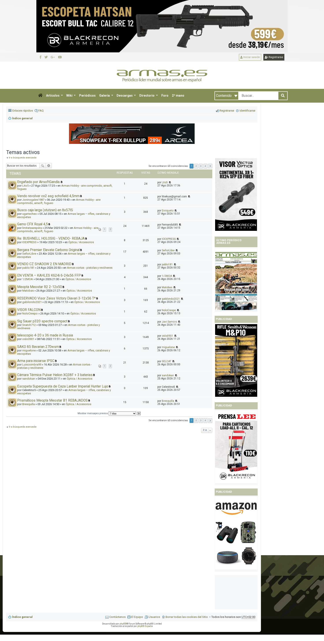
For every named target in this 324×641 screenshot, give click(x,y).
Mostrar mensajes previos (93, 413)
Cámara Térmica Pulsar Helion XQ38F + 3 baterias (55, 375)
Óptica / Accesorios (81, 242)
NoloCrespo (30, 313)
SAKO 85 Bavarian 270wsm (38, 347)
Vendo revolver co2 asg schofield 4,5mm (48, 196)
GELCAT (166, 361)
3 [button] (200, 166)
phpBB (123, 624)
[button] (40, 96)
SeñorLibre (29, 253)
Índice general (22, 617)
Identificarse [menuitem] (247, 110)
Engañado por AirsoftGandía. (38, 182)
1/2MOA (27, 279)
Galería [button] (104, 95)
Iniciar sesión (251, 57)
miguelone (29, 350)
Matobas (28, 290)
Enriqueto (167, 210)
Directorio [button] (147, 95)
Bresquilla (28, 404)
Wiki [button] (69, 95)
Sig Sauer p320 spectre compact (42, 321)
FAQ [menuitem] (41, 110)
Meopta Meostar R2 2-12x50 (39, 287)
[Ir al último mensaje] (169, 182)
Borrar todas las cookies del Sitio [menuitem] (187, 617)
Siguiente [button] (210, 166)
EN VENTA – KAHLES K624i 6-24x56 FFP (49, 275)
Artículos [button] (53, 95)
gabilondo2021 (32, 302)
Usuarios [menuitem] (154, 617)
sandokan (28, 378)
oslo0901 (28, 339)
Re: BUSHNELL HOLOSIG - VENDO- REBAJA (51, 239)
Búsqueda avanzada (49, 165)
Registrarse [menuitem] (227, 110)
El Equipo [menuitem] (137, 617)
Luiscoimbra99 (31, 364)
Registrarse (275, 57)
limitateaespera (32, 228)
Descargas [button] (125, 95)
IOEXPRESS (29, 242)
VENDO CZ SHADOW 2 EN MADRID (44, 264)
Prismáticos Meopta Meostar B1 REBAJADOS (52, 400)
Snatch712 (29, 325)
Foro (164, 95)
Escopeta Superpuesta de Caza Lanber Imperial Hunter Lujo (62, 386)
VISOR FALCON (29, 310)
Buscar (42, 165)
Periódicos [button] (87, 95)
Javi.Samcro (169, 321)
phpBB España (145, 626)
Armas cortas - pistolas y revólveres (89, 267)
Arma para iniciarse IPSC (35, 361)
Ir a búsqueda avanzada (22, 426)
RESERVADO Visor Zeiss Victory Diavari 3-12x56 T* (56, 298)
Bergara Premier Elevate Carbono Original (48, 250)
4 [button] (205, 166)
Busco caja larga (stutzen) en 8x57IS (45, 210)
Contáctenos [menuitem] (117, 617)
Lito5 (165, 182)
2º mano (178, 95)
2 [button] (196, 166)
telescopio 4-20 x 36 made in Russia (45, 335)
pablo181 (28, 267)
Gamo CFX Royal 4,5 (32, 224)
